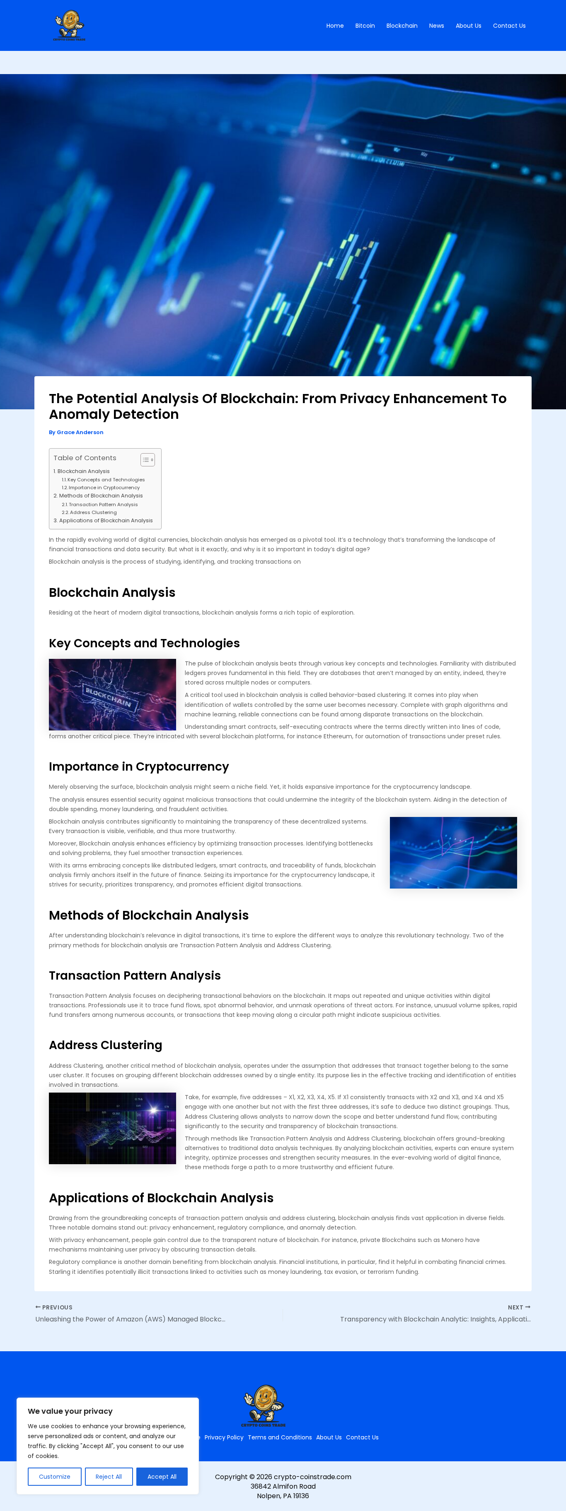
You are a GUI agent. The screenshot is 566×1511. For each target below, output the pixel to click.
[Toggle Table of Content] (143, 460)
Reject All (109, 1477)
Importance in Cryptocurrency (104, 487)
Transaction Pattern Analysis (103, 504)
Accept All (162, 1477)
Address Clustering (93, 512)
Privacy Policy (224, 1437)
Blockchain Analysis (84, 471)
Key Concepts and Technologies (106, 479)
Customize (54, 1477)
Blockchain (402, 26)
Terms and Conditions (280, 1437)
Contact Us (509, 26)
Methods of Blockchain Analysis (101, 495)
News (436, 26)
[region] (108, 1446)
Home (335, 26)
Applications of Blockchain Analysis (106, 520)
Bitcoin (365, 26)
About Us (468, 26)
